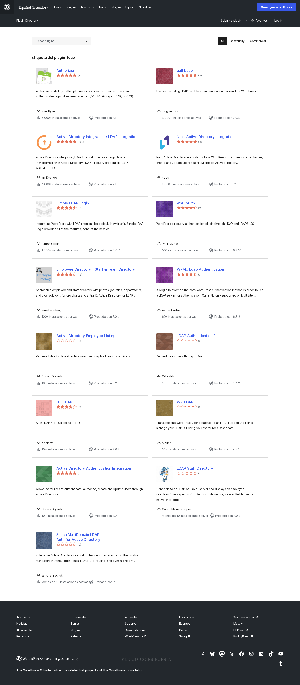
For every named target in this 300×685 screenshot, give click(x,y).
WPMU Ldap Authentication (200, 269)
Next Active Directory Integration (205, 137)
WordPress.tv (136, 636)
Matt (238, 623)
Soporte (130, 623)
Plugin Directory (27, 20)
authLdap (185, 70)
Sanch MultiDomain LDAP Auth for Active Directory (78, 536)
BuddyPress (243, 636)
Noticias (21, 623)
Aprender (131, 617)
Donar (185, 630)
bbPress (240, 630)
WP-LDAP (185, 402)
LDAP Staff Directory (195, 468)
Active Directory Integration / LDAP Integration (96, 137)
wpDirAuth (186, 203)
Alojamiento (24, 630)
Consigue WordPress (276, 7)
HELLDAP (64, 402)
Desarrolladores (136, 630)
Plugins (75, 630)
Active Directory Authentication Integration (93, 468)
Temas (75, 623)
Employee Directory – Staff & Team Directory (95, 269)
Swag (184, 636)
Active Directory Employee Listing (86, 336)
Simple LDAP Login (72, 203)
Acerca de (23, 617)
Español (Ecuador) (66, 659)
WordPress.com (245, 617)
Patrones (77, 636)
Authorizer (65, 70)
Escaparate (78, 617)
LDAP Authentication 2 (196, 336)
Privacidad (23, 636)
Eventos (184, 623)
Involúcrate (186, 617)
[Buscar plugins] (87, 41)
